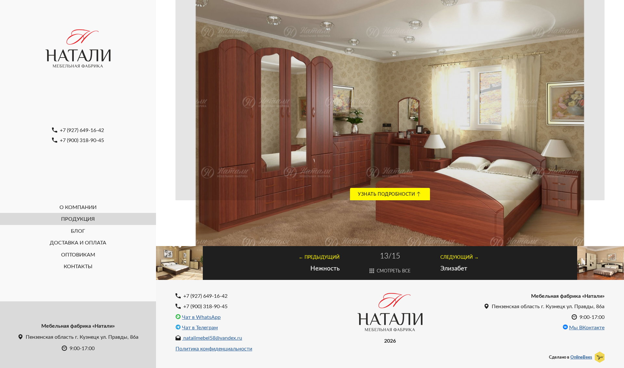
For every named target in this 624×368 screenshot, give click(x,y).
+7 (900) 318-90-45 (81, 140)
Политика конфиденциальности (214, 348)
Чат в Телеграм (200, 327)
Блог (78, 231)
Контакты (78, 266)
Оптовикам (78, 254)
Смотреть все (392, 270)
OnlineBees (581, 357)
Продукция (78, 219)
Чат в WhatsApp (201, 317)
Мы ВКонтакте (586, 327)
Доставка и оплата (78, 242)
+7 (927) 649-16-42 (81, 130)
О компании (78, 207)
